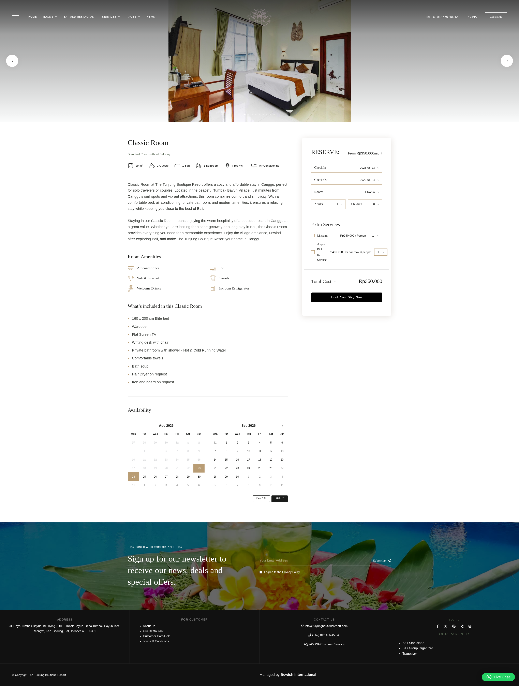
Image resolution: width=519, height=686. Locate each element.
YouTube (462, 626)
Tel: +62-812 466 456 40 (442, 16)
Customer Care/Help (156, 636)
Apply (280, 498)
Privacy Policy (291, 571)
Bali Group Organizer (417, 648)
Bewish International (298, 675)
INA (474, 16)
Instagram (470, 626)
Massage (322, 235)
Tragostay (409, 653)
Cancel (261, 498)
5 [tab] (259, 114)
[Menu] (15, 17)
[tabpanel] (259, 61)
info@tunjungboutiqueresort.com (326, 626)
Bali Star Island (413, 643)
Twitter (445, 626)
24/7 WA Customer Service (326, 644)
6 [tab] (263, 114)
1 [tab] (245, 114)
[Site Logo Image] (259, 18)
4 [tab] (256, 114)
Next (507, 61)
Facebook (438, 626)
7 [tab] (267, 114)
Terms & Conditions (156, 641)
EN (468, 16)
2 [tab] (248, 114)
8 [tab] (270, 114)
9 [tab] (274, 114)
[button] (496, 16)
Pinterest (454, 626)
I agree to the (282, 571)
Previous (12, 61)
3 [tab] (252, 114)
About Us (149, 626)
